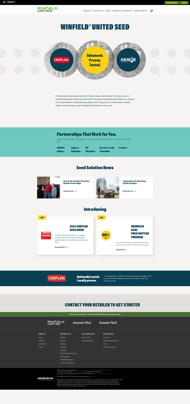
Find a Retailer (172, 3)
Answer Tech (86, 337)
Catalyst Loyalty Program (67, 363)
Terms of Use (97, 370)
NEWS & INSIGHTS (140, 11)
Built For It (63, 337)
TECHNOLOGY (98, 11)
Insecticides (63, 347)
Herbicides (63, 344)
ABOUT (108, 11)
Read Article (68, 191)
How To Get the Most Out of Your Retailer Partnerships (76, 182)
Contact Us (42, 341)
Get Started (120, 249)
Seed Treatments (65, 356)
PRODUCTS (87, 11)
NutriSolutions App (87, 341)
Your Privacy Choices (81, 370)
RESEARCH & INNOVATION (122, 11)
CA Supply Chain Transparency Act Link (65, 375)
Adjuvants (63, 341)
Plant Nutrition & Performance (68, 353)
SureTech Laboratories (109, 347)
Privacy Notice (90, 370)
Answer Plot (106, 337)
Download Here (60, 247)
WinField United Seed (66, 359)
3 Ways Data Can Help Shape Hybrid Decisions (134, 182)
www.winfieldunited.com (79, 371)
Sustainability (42, 344)
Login (184, 3)
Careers (41, 347)
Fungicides (63, 350)
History (41, 337)
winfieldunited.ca (93, 376)
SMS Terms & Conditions (106, 370)
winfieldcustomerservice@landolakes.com (103, 373)
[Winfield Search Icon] (151, 11)
